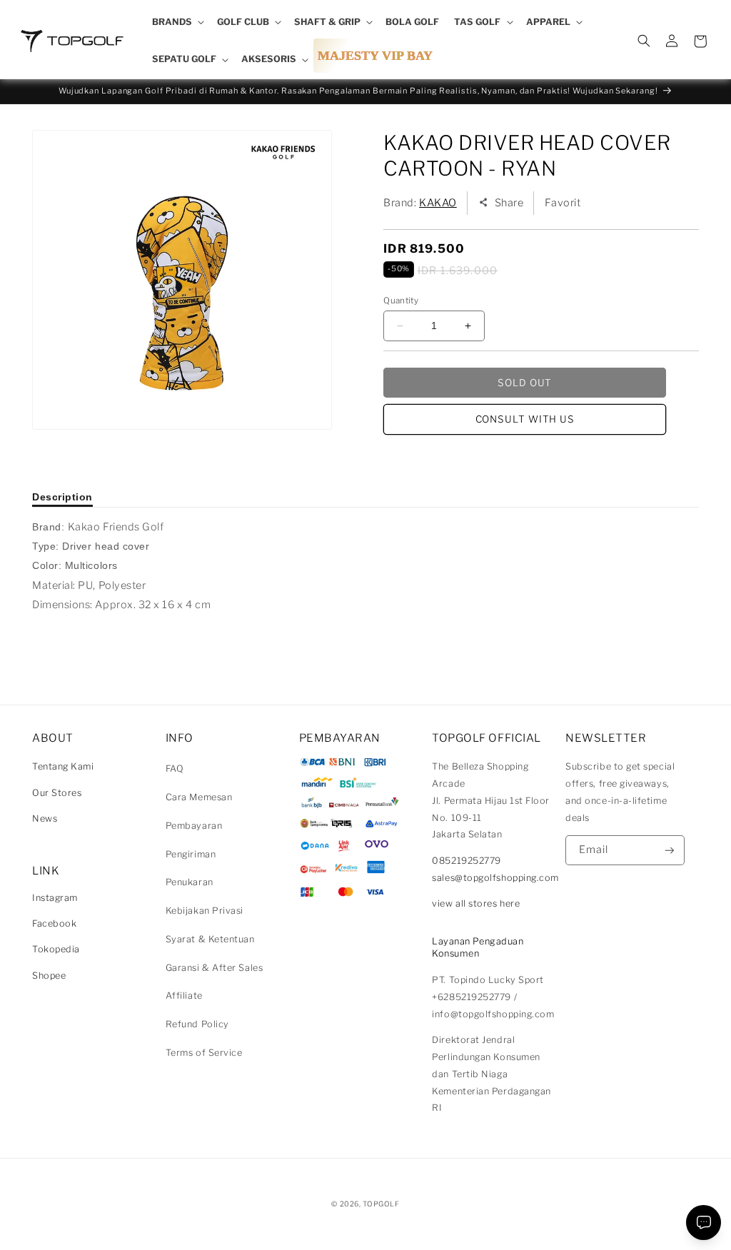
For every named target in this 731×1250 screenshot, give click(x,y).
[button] (176, 22)
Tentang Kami (63, 766)
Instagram (55, 897)
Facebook (54, 923)
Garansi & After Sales (214, 967)
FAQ (175, 768)
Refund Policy (197, 1024)
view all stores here (476, 903)
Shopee (49, 975)
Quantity (400, 301)
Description (62, 497)
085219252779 (466, 860)
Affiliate (184, 995)
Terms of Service (204, 1052)
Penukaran (189, 882)
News (44, 818)
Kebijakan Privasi (204, 910)
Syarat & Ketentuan (210, 939)
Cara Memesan (199, 797)
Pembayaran (194, 825)
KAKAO (438, 202)
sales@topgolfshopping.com (495, 877)
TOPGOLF (381, 1203)
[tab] (62, 497)
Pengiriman (191, 854)
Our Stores (56, 792)
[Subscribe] (669, 850)
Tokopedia (56, 949)
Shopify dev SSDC (382, 1217)
